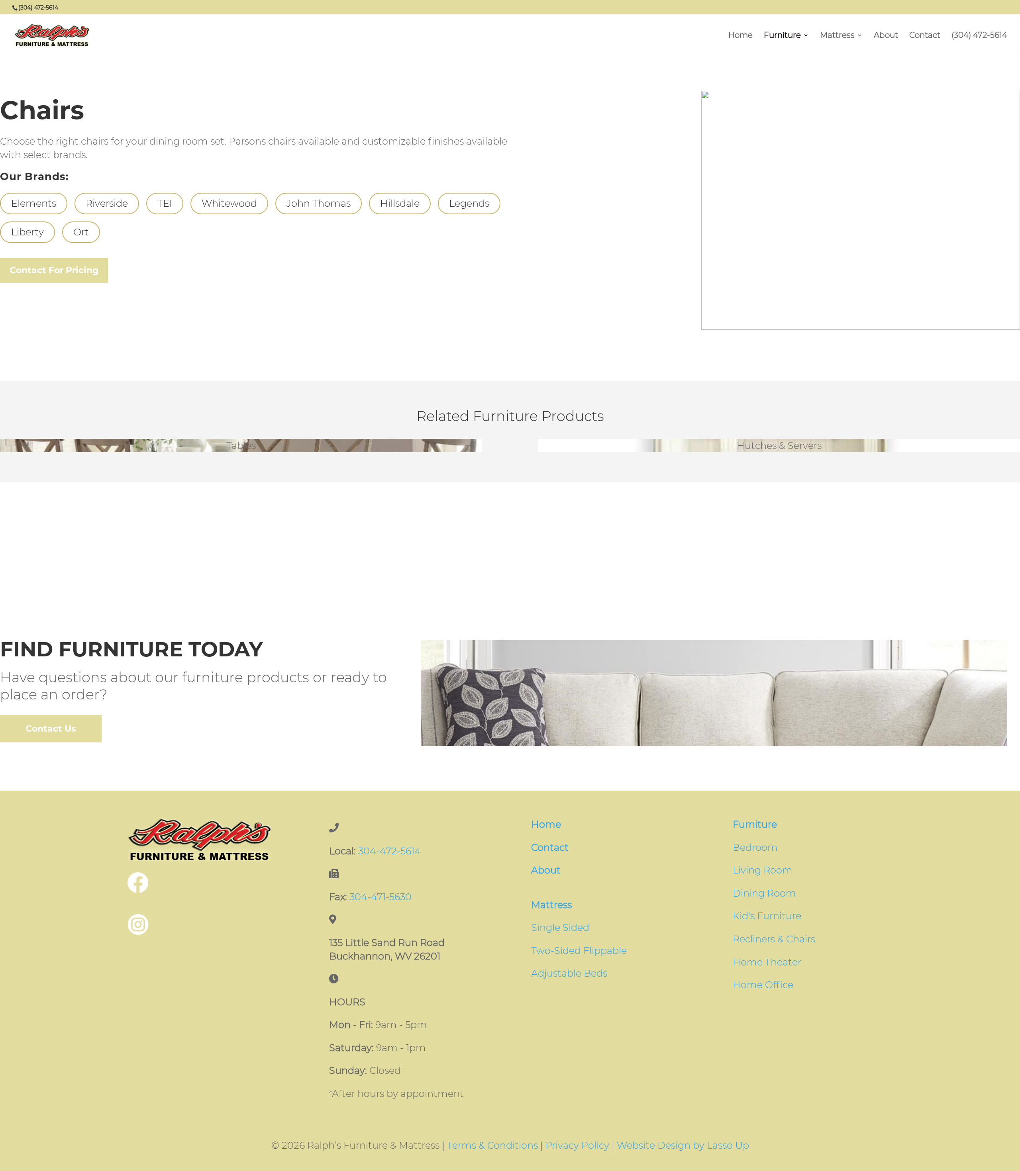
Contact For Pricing (54, 270)
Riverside (107, 203)
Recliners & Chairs (774, 939)
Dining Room (764, 893)
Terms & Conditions (492, 1145)
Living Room (762, 870)
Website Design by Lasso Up (683, 1145)
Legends (469, 203)
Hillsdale (400, 203)
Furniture (782, 36)
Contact (924, 36)
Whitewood (229, 203)
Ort (81, 232)
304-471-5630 (380, 897)
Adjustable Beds (569, 973)
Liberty (27, 232)
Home (740, 36)
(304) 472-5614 (979, 36)
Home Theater (767, 962)
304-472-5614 (389, 851)
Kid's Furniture (767, 916)
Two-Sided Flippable (579, 950)
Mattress (837, 36)
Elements (33, 203)
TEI (164, 203)
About (886, 36)
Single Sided (560, 927)
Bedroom (755, 847)
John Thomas (318, 203)
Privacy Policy (577, 1145)
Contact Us (51, 728)
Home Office (763, 985)
